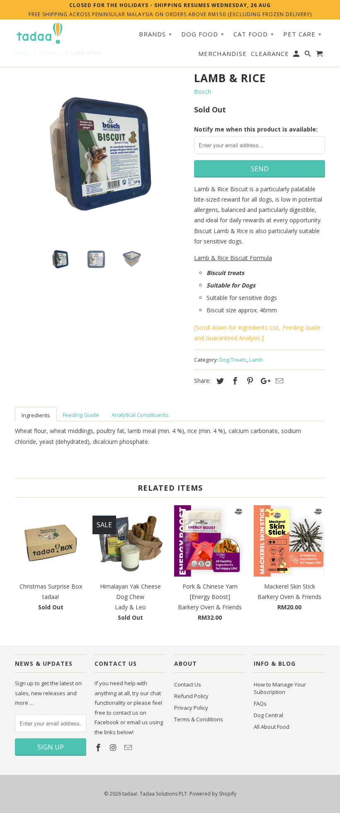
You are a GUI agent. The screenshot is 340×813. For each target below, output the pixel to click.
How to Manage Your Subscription (280, 688)
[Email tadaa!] (129, 747)
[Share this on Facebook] (233, 381)
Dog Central (268, 715)
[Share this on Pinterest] (248, 381)
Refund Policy (191, 696)
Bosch (202, 91)
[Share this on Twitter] (219, 381)
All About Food (271, 726)
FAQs (260, 703)
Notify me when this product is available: (256, 129)
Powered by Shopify (212, 793)
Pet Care (302, 34)
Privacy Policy (191, 707)
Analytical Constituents (140, 415)
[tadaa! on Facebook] (99, 747)
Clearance (270, 54)
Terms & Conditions (198, 719)
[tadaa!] (40, 33)
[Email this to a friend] (278, 381)
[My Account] (297, 55)
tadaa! (129, 793)
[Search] (308, 55)
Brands (155, 34)
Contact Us (187, 684)
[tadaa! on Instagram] (114, 747)
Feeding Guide (81, 415)
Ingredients (36, 415)
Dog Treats (233, 359)
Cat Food (253, 34)
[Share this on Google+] (263, 381)
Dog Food (202, 34)
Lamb (256, 359)
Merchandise (222, 54)
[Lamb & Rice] (100, 153)
